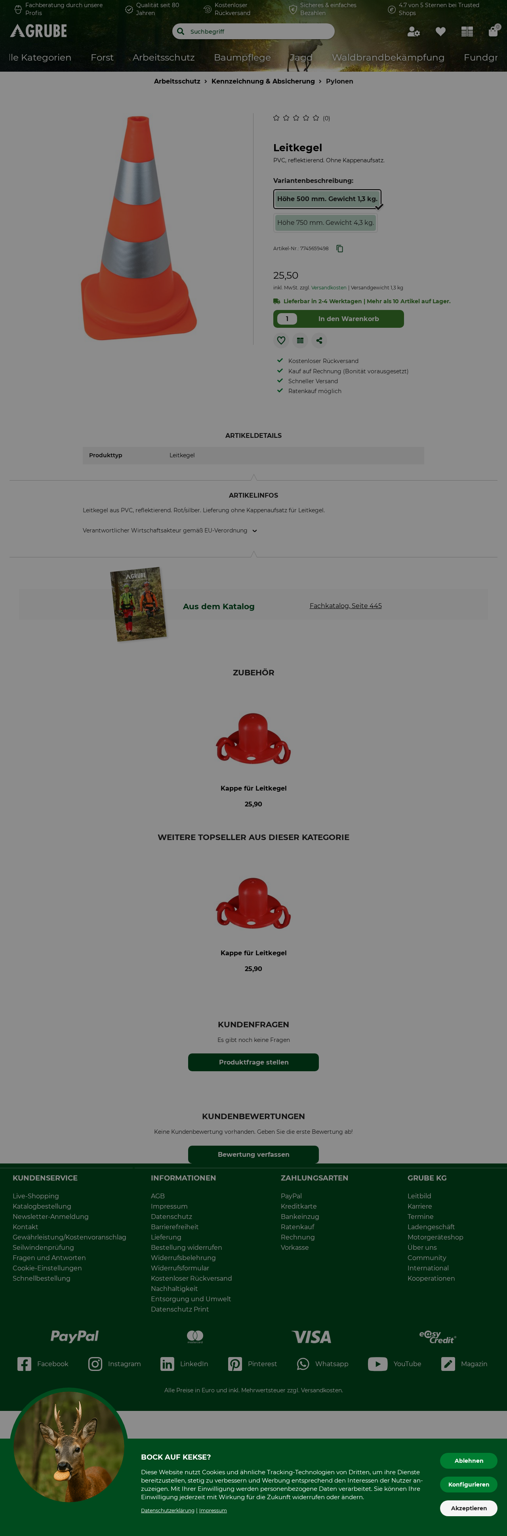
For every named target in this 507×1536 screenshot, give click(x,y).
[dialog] (253, 768)
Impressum (213, 1510)
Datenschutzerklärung (167, 1510)
